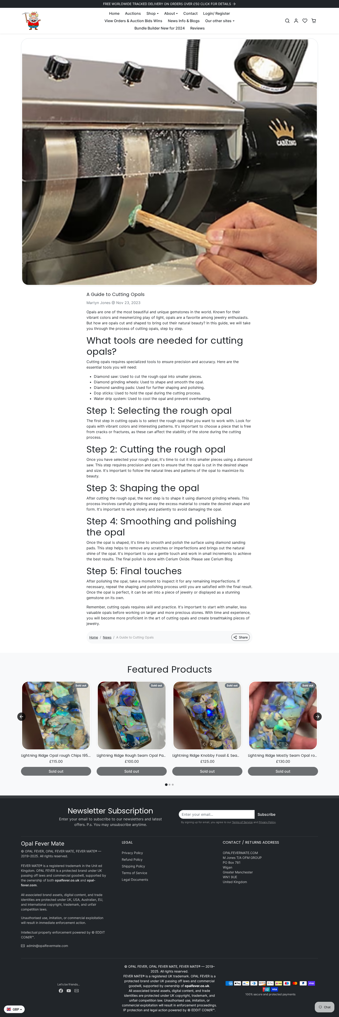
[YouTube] (69, 990)
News (107, 637)
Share (243, 637)
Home (114, 13)
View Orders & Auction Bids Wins (133, 20)
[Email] (76, 990)
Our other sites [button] (218, 20)
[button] (287, 20)
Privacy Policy (267, 822)
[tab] (166, 784)
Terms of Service (242, 822)
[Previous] (52, 744)
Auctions (133, 13)
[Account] (296, 20)
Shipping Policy (133, 866)
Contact (190, 13)
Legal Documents (135, 879)
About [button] (169, 13)
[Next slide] (317, 716)
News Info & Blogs (184, 20)
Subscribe (266, 814)
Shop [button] (151, 13)
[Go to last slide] (21, 716)
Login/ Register (216, 13)
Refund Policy (132, 859)
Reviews (197, 28)
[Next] (59, 744)
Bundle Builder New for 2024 (159, 28)
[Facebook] (61, 990)
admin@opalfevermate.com (47, 946)
